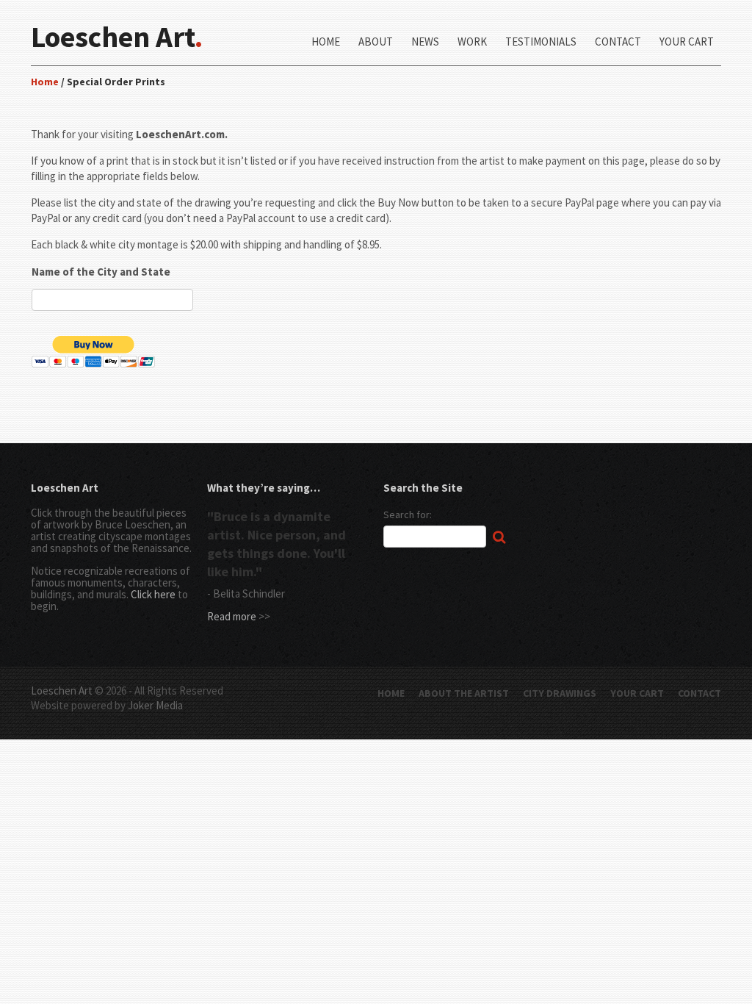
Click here (153, 594)
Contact (618, 42)
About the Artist (464, 693)
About (375, 42)
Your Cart (686, 42)
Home (325, 42)
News (425, 42)
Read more (231, 616)
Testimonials (540, 42)
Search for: (407, 514)
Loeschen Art (62, 691)
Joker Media (155, 705)
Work (472, 42)
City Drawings (559, 693)
